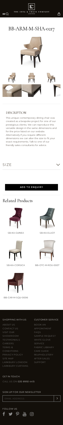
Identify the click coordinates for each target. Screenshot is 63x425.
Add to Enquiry (31, 187)
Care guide (41, 351)
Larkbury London (15, 362)
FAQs (37, 332)
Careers (8, 343)
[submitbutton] (57, 398)
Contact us (10, 328)
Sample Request (45, 336)
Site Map (8, 358)
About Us (9, 324)
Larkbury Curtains (15, 366)
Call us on (19, 381)
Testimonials (11, 340)
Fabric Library (44, 347)
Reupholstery (44, 354)
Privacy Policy (13, 354)
